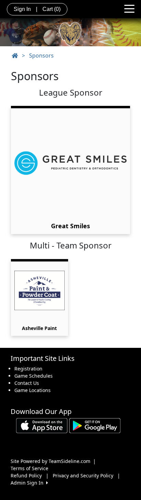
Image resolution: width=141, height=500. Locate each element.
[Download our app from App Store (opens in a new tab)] (41, 425)
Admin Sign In (28, 482)
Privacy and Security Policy (83, 475)
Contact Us (26, 383)
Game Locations (32, 390)
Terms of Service (29, 468)
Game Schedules (33, 376)
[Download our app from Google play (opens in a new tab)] (94, 425)
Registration (28, 368)
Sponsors (41, 55)
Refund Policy (26, 475)
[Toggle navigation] (129, 8)
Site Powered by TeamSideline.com (50, 461)
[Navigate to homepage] (15, 55)
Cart (51, 9)
